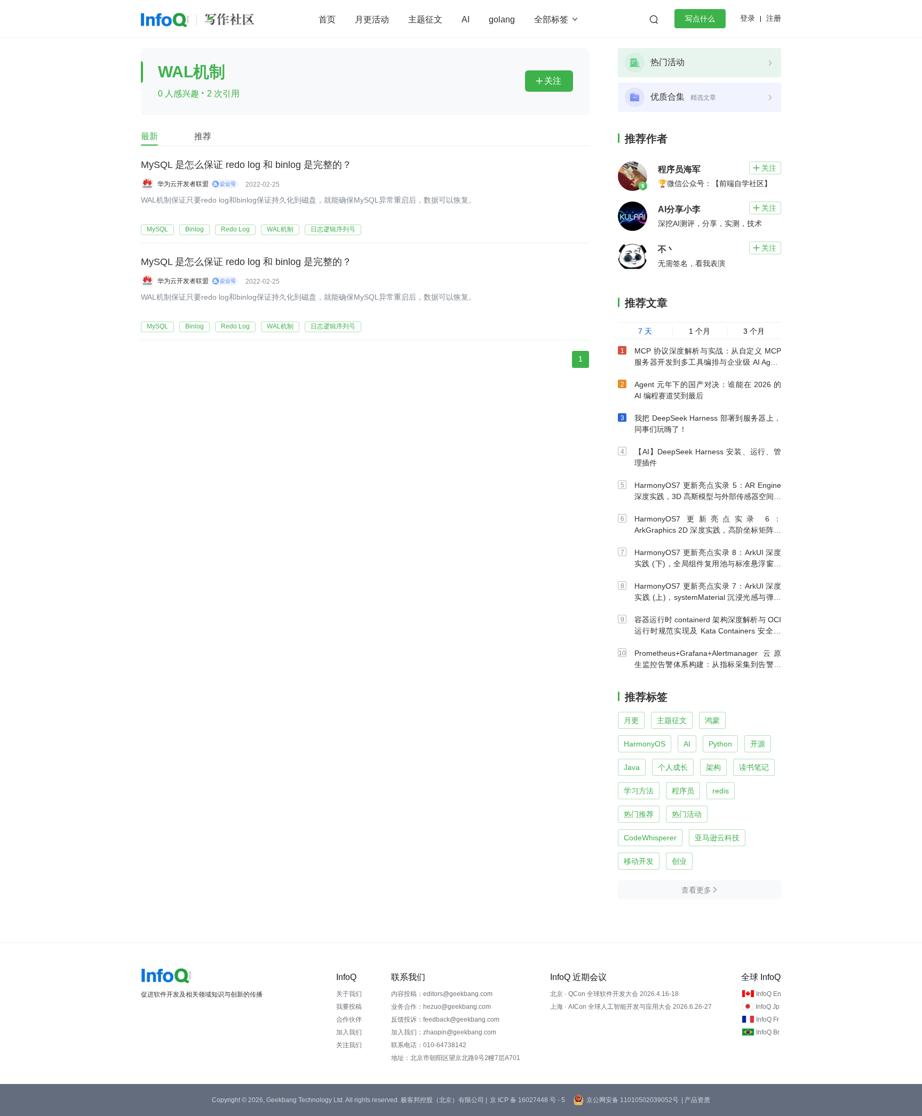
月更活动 (372, 19)
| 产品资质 (695, 1100)
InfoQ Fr (767, 1019)
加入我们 (349, 1032)
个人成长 (673, 767)
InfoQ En (768, 994)
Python (720, 744)
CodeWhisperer (650, 837)
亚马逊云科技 (717, 837)
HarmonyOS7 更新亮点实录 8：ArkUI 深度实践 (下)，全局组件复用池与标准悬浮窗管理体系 (707, 563)
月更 (631, 720)
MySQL (157, 229)
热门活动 (687, 814)
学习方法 (639, 790)
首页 (327, 19)
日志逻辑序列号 (333, 229)
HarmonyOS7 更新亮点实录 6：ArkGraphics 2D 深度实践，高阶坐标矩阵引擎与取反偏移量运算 (707, 530)
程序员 (683, 790)
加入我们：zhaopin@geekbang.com (443, 1032)
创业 (679, 861)
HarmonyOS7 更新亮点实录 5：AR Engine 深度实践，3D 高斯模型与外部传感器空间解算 (707, 496)
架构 (713, 767)
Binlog (194, 229)
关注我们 (349, 1045)
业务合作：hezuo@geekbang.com (441, 1006)
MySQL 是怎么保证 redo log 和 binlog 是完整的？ (246, 164)
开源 (757, 744)
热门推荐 (639, 814)
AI (466, 19)
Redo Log (235, 229)
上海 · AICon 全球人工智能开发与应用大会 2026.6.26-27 (631, 1006)
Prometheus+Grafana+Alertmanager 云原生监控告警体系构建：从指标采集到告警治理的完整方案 (707, 664)
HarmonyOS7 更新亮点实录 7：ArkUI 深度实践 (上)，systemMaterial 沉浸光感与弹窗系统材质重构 (707, 597)
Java (632, 767)
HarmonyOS (644, 744)
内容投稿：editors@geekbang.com (441, 994)
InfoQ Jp (768, 1006)
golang (502, 19)
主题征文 (425, 19)
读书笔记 (754, 767)
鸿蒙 (712, 720)
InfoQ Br (768, 1032)
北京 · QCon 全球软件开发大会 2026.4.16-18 (614, 994)
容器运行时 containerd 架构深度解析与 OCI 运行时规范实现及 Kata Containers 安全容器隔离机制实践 (707, 630)
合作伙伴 (349, 1019)
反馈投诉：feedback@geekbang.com (445, 1019)
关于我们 (349, 994)
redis (720, 790)
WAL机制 (280, 229)
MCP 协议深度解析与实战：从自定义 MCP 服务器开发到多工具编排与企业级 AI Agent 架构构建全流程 (707, 362)
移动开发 (639, 861)
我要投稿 (349, 1006)
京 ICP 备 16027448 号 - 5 (527, 1100)
